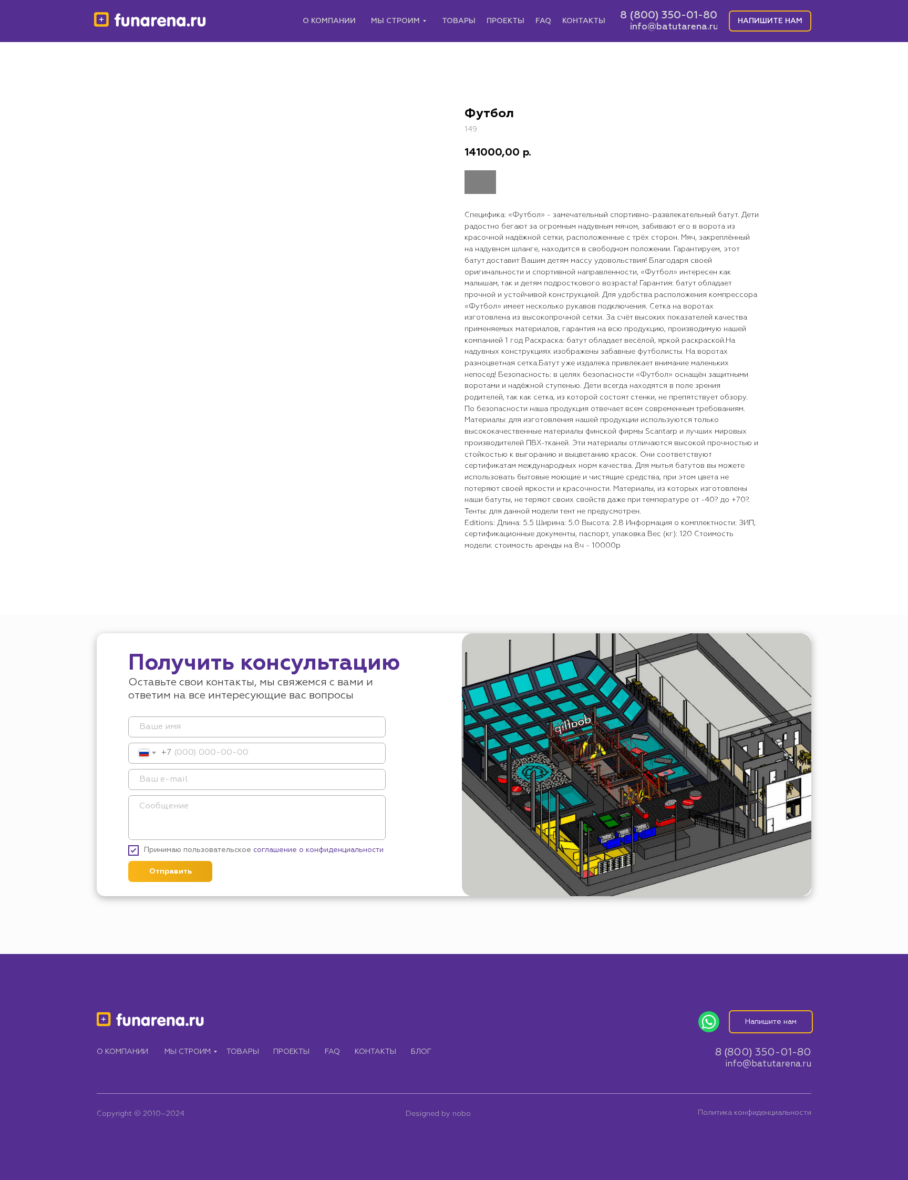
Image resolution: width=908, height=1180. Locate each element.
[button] (770, 21)
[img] (150, 21)
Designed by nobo (438, 1113)
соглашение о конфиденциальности (318, 850)
